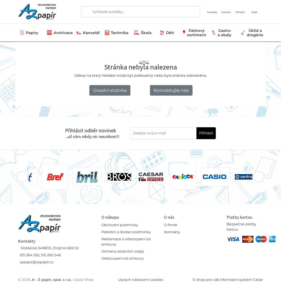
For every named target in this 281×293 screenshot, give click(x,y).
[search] (84, 11)
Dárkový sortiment (196, 32)
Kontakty (172, 232)
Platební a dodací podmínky (126, 232)
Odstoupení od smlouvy (122, 258)
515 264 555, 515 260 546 (40, 255)
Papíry (32, 33)
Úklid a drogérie (255, 32)
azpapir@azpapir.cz (36, 262)
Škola (146, 33)
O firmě (170, 225)
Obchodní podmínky (119, 225)
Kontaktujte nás (171, 90)
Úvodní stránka (110, 90)
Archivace (63, 33)
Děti (170, 33)
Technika (119, 33)
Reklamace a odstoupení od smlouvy (126, 241)
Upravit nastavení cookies (140, 280)
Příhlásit (206, 133)
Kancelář (91, 33)
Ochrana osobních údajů (122, 251)
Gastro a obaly (224, 32)
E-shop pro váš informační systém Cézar (228, 280)
